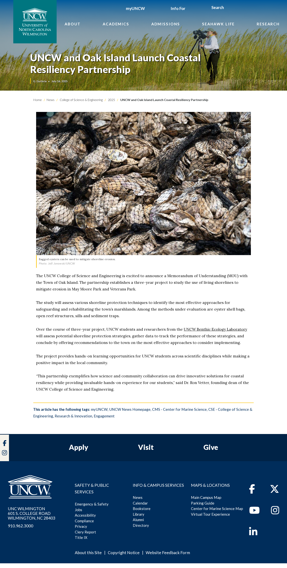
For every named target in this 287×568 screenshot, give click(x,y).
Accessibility (85, 515)
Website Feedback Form (168, 552)
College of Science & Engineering (81, 100)
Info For (178, 8)
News (50, 100)
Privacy (81, 526)
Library (138, 514)
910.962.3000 (20, 525)
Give (210, 447)
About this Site (88, 552)
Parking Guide (202, 503)
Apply (78, 447)
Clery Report (85, 532)
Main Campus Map (206, 497)
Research (268, 24)
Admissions (165, 24)
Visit (146, 447)
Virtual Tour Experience (210, 514)
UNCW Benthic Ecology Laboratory (215, 329)
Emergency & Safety (92, 504)
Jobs (78, 509)
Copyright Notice (124, 552)
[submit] (228, 8)
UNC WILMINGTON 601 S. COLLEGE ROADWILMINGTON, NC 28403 (31, 513)
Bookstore (142, 508)
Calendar (140, 503)
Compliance (84, 521)
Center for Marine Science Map (217, 508)
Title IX (81, 537)
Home (37, 100)
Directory (141, 525)
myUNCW (135, 8)
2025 (111, 100)
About (73, 24)
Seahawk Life (218, 24)
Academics (116, 24)
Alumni (138, 519)
